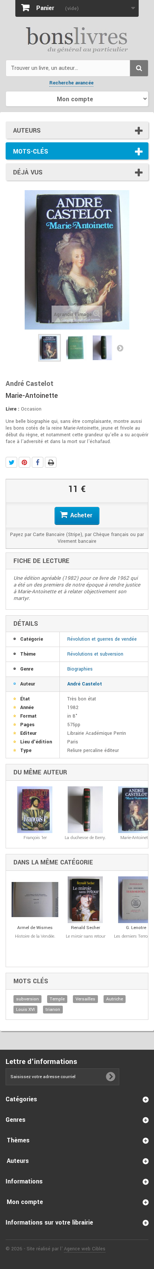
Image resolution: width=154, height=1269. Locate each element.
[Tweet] (11, 462)
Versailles (85, 999)
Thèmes (18, 1140)
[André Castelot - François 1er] (35, 809)
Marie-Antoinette (135, 838)
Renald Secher (85, 928)
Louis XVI (25, 1009)
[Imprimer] (50, 462)
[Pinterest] (24, 462)
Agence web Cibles (84, 1248)
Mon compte (25, 1202)
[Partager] (37, 462)
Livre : (12, 409)
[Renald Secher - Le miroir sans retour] (85, 899)
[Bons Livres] (77, 39)
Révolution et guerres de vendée (102, 639)
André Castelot (84, 684)
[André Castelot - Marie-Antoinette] (49, 348)
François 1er (35, 838)
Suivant (120, 348)
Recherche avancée (71, 83)
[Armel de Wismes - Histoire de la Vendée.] (35, 899)
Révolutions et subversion (95, 654)
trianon (53, 1009)
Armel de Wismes (35, 928)
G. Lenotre (136, 928)
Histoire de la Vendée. (35, 936)
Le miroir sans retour (85, 936)
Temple (57, 999)
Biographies (80, 669)
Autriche (114, 999)
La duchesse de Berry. (85, 838)
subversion (27, 999)
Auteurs (27, 130)
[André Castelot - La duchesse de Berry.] (85, 809)
